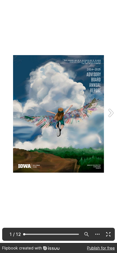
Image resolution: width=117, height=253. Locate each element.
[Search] (86, 234)
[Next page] (110, 121)
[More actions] (97, 234)
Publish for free (101, 248)
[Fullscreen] (108, 234)
